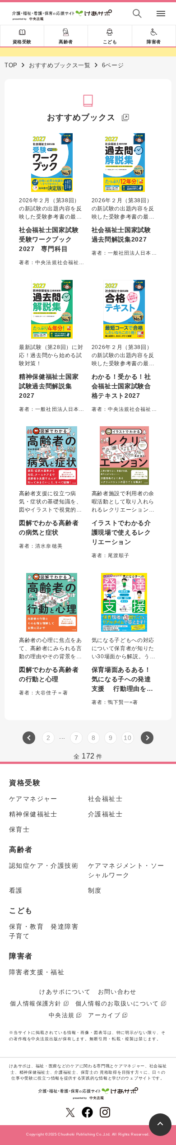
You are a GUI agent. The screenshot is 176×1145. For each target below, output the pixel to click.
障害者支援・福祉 (37, 972)
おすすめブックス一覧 (60, 65)
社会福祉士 (105, 798)
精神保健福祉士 (33, 814)
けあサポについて (65, 991)
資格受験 (22, 41)
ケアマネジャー (33, 798)
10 (127, 737)
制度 (95, 890)
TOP (11, 65)
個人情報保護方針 (35, 1003)
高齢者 (66, 41)
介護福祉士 (105, 814)
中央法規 (61, 1015)
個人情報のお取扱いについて (117, 1003)
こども (110, 41)
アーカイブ (104, 1015)
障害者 (154, 41)
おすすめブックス (81, 117)
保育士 (19, 829)
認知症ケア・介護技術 (44, 865)
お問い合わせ (117, 991)
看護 (16, 890)
